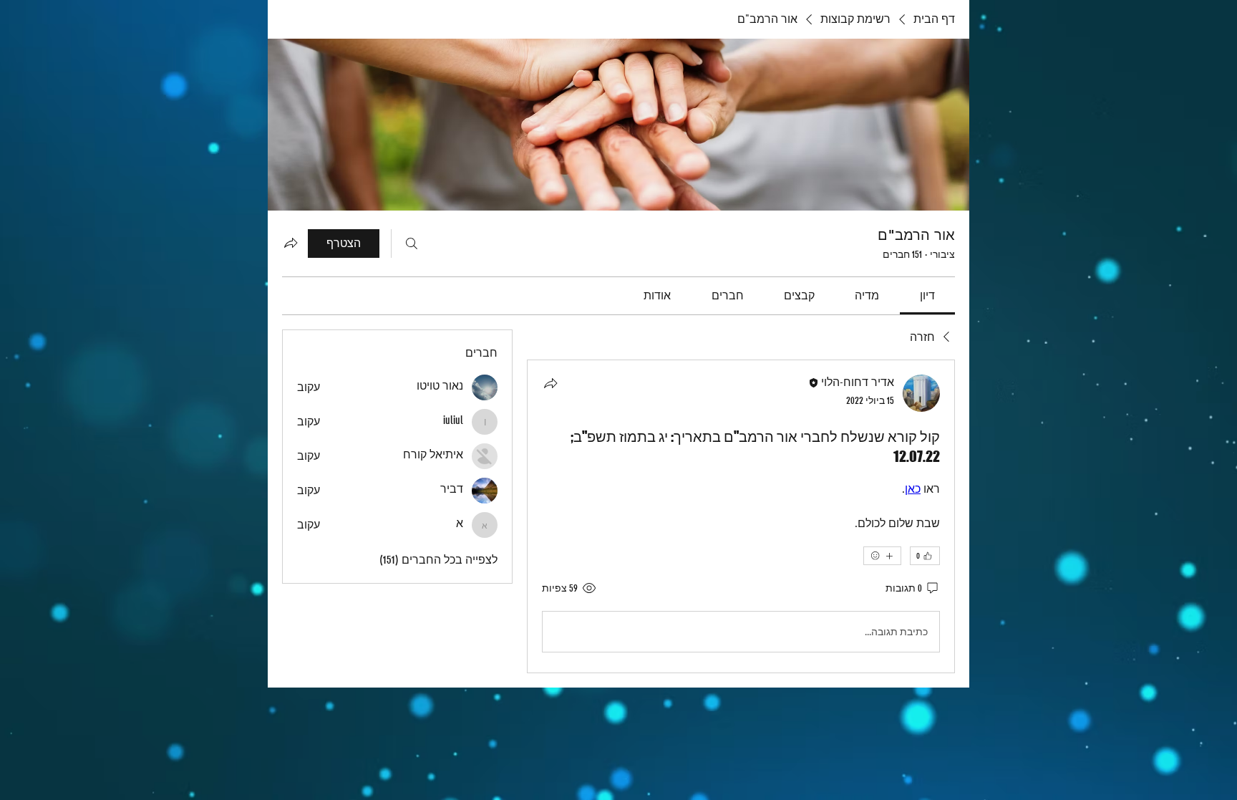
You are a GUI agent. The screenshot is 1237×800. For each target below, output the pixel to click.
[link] (927, 295)
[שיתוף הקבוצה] (290, 242)
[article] (741, 516)
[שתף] (550, 383)
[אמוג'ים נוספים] (882, 555)
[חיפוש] (411, 243)
